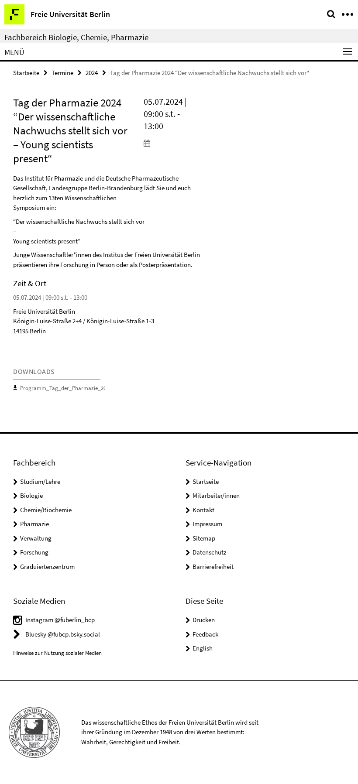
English (203, 648)
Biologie (31, 495)
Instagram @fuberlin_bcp (60, 620)
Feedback (205, 634)
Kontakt (203, 510)
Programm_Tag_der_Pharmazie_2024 (65, 388)
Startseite (26, 72)
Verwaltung (36, 538)
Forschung (34, 552)
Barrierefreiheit (213, 566)
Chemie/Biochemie (46, 510)
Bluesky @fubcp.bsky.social (62, 634)
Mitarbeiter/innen (216, 495)
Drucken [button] (204, 620)
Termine (62, 72)
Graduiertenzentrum (47, 566)
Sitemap (204, 538)
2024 (92, 72)
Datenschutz (209, 552)
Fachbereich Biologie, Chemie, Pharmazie (76, 37)
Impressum (207, 524)
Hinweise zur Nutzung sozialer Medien (57, 653)
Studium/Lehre (40, 481)
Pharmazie (34, 524)
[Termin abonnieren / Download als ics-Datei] (172, 143)
